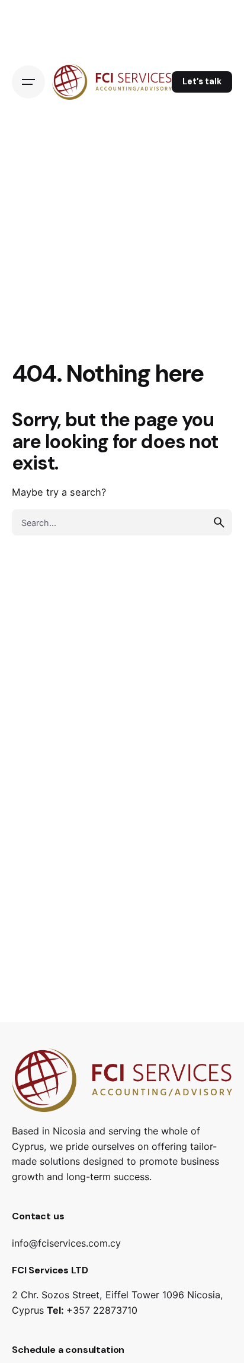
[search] (219, 522)
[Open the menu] (28, 82)
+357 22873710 (101, 1310)
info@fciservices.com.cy (66, 1243)
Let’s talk (201, 81)
